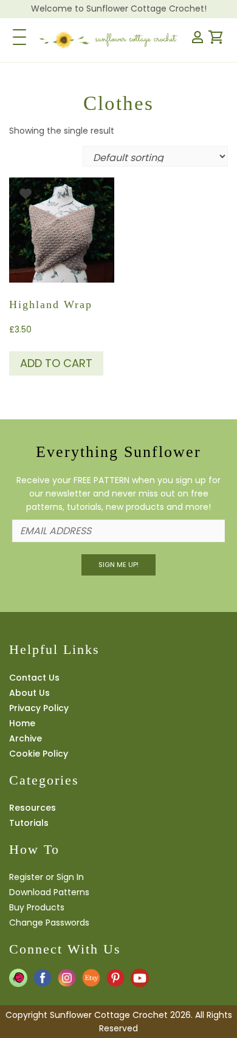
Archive (25, 738)
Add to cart (56, 363)
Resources (32, 808)
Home (22, 723)
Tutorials (29, 823)
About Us (29, 693)
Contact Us (34, 678)
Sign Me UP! (118, 564)
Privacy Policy (39, 708)
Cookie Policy (38, 754)
